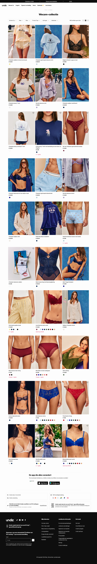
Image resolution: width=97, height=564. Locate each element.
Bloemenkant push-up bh (69, 459)
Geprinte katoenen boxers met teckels (72, 236)
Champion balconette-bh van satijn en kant (19, 193)
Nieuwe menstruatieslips (51, 1)
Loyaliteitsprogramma (46, 536)
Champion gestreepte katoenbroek (44, 193)
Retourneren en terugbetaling (48, 528)
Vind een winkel (45, 523)
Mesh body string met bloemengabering (45, 282)
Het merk (78, 523)
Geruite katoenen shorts (68, 193)
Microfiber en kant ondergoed (43, 370)
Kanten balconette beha (14, 416)
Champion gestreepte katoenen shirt (44, 60)
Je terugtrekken (44, 531)
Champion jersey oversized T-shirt (17, 146)
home (46, 9)
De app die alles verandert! (47, 534)
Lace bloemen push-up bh (42, 325)
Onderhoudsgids (79, 528)
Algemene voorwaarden (64, 528)
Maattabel (43, 539)
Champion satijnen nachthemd (70, 103)
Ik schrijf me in (43, 505)
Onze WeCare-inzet (80, 526)
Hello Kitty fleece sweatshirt (42, 236)
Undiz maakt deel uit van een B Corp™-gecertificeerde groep (69, 504)
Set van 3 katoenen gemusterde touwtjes (72, 146)
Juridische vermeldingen (64, 526)
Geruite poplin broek (40, 459)
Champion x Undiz (29, 1)
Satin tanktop (66, 370)
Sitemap (60, 542)
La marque (50, 9)
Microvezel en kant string (15, 370)
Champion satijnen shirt (14, 236)
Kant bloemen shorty (41, 416)
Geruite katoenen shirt (41, 103)
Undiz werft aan (79, 531)
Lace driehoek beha (13, 459)
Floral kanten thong (67, 416)
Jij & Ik (70, 1)
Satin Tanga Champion (68, 282)
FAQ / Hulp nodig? (45, 526)
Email (7, 537)
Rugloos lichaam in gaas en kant (70, 60)
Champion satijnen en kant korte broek (18, 60)
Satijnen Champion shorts (69, 325)
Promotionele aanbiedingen (65, 523)
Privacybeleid (62, 535)
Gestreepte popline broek (15, 325)
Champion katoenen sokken (15, 282)
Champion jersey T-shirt (14, 103)
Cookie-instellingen (63, 545)
